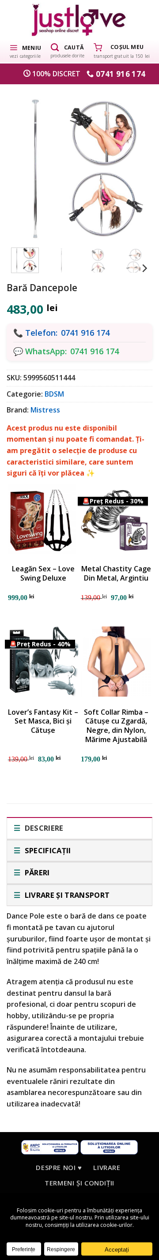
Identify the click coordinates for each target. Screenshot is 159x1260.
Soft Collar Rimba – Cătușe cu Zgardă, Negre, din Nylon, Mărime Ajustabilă (116, 726)
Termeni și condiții (79, 1182)
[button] (25, 50)
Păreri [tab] (36, 872)
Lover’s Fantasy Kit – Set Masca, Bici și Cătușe (43, 721)
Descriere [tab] (43, 828)
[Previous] (24, 164)
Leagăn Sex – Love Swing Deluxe (43, 573)
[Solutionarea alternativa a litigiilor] (50, 1146)
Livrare (106, 1167)
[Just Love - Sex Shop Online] (79, 19)
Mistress (45, 410)
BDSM (54, 394)
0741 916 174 (85, 332)
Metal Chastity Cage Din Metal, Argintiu (116, 573)
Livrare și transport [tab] (66, 895)
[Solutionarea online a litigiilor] (109, 1146)
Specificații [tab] (47, 850)
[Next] (134, 164)
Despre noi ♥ (59, 1167)
